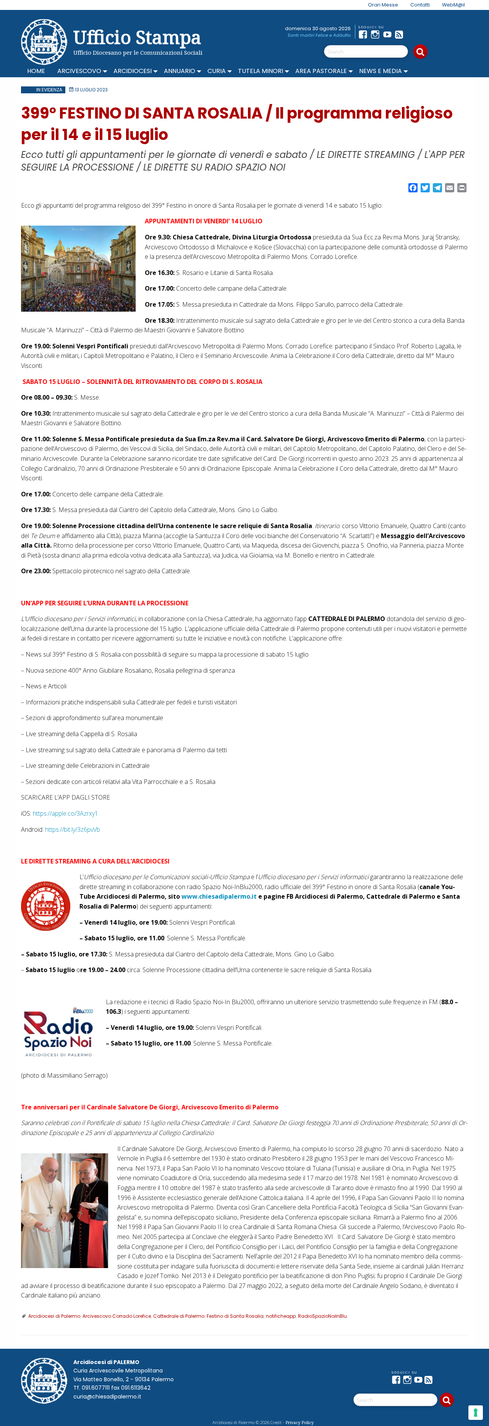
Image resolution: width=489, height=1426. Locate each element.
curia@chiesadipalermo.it (107, 1396)
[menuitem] (378, 5)
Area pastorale (321, 71)
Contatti (420, 5)
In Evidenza (49, 89)
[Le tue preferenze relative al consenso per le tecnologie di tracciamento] (475, 1412)
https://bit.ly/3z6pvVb (72, 829)
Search (420, 51)
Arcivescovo (79, 71)
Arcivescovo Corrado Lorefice (117, 1316)
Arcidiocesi (132, 71)
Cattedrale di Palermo (178, 1316)
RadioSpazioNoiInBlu (322, 1316)
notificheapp (281, 1316)
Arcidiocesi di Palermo (54, 1316)
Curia (216, 71)
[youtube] (389, 34)
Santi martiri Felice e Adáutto (319, 35)
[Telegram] (413, 34)
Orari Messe (383, 5)
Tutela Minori (260, 71)
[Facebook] (364, 34)
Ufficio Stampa (137, 36)
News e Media (380, 71)
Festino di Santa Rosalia (235, 1316)
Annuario (179, 71)
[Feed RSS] (401, 34)
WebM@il (453, 5)
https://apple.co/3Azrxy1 (65, 813)
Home (36, 71)
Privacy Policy (299, 1422)
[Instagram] (377, 34)
